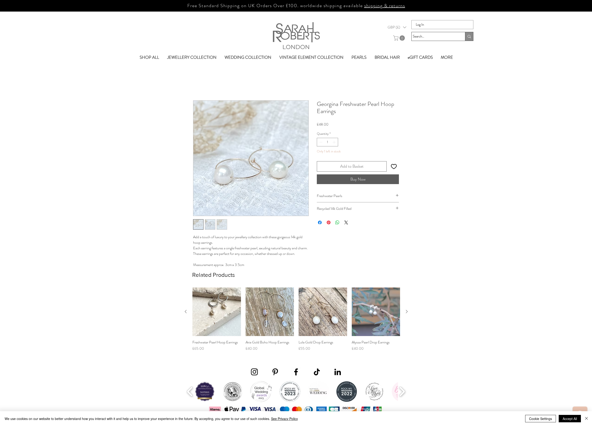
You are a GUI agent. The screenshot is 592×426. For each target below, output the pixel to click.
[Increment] (334, 142)
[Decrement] (320, 142)
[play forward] (402, 391)
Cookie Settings (540, 418)
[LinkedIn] (337, 372)
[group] (296, 322)
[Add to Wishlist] (393, 166)
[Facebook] (296, 372)
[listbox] (397, 27)
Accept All (570, 418)
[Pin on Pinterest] (328, 222)
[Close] (586, 418)
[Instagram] (254, 372)
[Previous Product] (185, 311)
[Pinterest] (275, 372)
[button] (397, 27)
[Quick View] (216, 311)
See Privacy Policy (284, 418)
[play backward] (190, 391)
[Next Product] (407, 311)
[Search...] (469, 36)
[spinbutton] (327, 142)
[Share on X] (346, 222)
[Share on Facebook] (320, 222)
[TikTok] (316, 372)
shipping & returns (384, 5)
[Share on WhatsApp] (337, 222)
